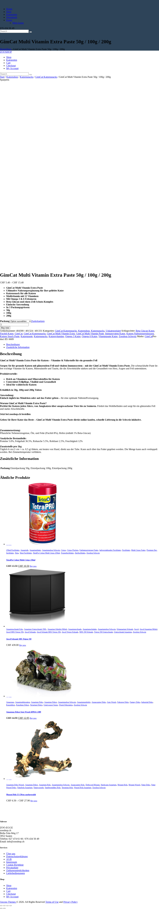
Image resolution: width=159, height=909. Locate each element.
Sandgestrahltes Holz (52, 788)
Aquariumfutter (35, 550)
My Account (12, 896)
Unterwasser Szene (51, 705)
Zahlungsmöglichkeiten (17, 870)
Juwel (136, 629)
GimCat (19, 333)
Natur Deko (145, 785)
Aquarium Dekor (50, 702)
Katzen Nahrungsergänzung (140, 333)
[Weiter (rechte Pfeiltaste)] (4, 908)
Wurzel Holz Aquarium (82, 788)
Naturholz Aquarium (24, 788)
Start (2, 77)
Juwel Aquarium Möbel (148, 629)
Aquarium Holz (44, 785)
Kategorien (11, 888)
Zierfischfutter (80, 553)
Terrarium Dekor (36, 705)
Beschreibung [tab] (13, 344)
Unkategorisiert (113, 330)
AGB (9, 859)
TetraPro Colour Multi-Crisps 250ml (20, 560)
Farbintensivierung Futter (89, 550)
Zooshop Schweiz (127, 336)
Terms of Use (52, 902)
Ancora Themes (8, 902)
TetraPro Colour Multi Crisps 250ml (46, 553)
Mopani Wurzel (134, 785)
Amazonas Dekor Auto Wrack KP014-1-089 (23, 712)
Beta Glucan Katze (145, 330)
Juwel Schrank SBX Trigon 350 (49, 632)
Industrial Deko (147, 702)
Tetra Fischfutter (26, 553)
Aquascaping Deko (99, 702)
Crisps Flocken (72, 550)
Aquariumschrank (74, 629)
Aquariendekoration (22, 702)
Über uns (10, 853)
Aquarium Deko (37, 702)
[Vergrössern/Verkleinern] (1, 905)
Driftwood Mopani (93, 785)
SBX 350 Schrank (86, 632)
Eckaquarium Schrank (125, 629)
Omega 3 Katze (73, 336)
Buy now (5, 328)
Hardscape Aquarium (108, 785)
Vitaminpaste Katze (108, 336)
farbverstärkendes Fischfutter (110, 550)
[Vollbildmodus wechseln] (4, 905)
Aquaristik (24, 550)
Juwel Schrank (30, 632)
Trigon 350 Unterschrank (103, 632)
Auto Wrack (111, 702)
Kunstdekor (10, 705)
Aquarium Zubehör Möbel (57, 629)
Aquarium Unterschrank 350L (35, 629)
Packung (4, 321)
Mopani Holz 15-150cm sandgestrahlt (21, 794)
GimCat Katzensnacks (46, 77)
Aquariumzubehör (83, 702)
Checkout (11, 894)
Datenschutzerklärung (17, 856)
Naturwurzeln (39, 788)
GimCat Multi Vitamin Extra (61, 333)
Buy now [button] (33, 566)
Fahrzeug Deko (123, 702)
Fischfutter (126, 550)
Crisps (63, 550)
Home (3, 49)
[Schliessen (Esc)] (10, 905)
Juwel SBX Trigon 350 (14, 632)
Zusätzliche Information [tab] (18, 347)
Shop (8, 49)
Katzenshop (12, 77)
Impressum (11, 862)
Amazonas (10, 702)
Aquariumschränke (90, 629)
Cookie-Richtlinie (15, 865)
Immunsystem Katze (115, 333)
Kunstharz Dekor (22, 705)
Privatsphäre (12, 867)
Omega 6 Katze (89, 336)
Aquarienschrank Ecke (14, 629)
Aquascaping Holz (77, 785)
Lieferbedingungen (15, 873)
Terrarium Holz (67, 788)
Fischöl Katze (7, 333)
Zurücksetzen (38, 321)
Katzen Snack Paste (9, 336)
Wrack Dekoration (66, 705)
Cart (8, 891)
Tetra (16, 553)
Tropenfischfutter (67, 553)
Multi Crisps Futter (138, 550)
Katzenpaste (27, 336)
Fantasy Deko (135, 702)
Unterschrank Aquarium (123, 632)
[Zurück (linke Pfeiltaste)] (1, 908)
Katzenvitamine (56, 336)
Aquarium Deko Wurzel (15, 785)
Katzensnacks (26, 77)
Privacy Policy (70, 902)
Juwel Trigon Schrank (70, 632)
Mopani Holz (122, 785)
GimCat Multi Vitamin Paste (90, 333)
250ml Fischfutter (12, 550)
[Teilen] (7, 905)
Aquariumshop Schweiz (51, 550)
